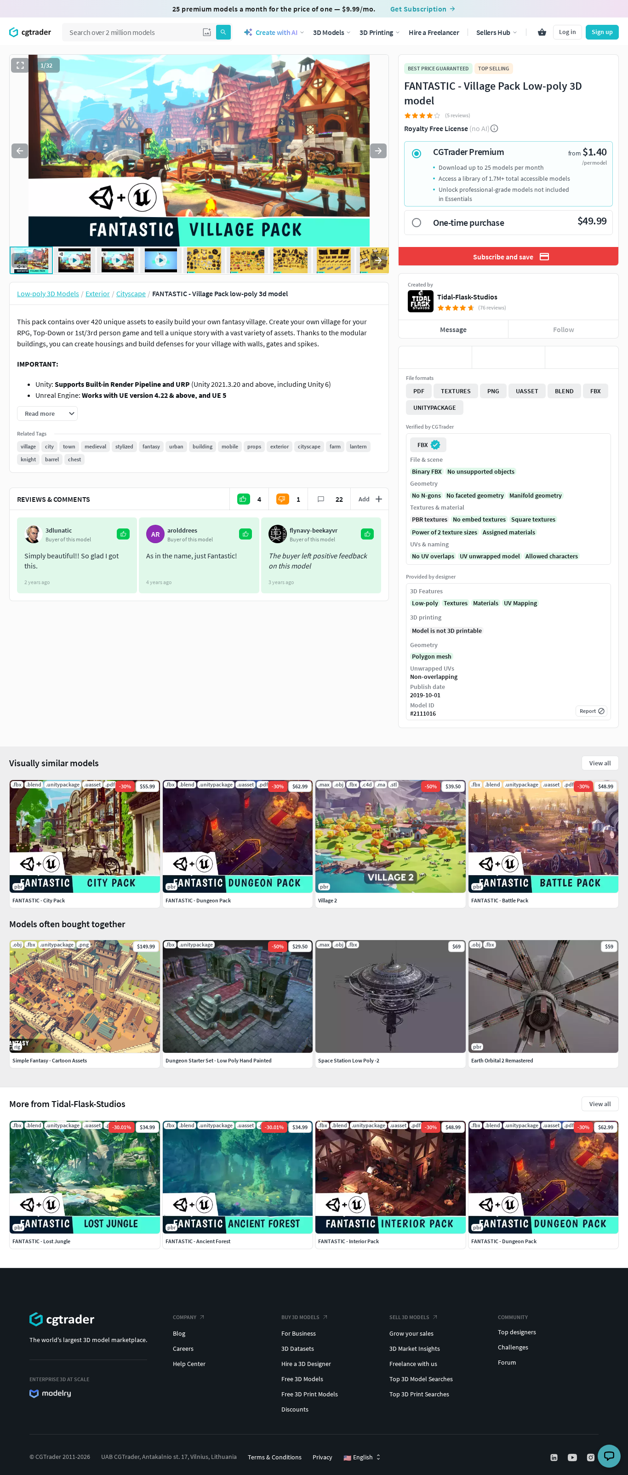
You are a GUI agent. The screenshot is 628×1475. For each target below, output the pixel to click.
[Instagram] (592, 1457)
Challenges (513, 1347)
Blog (179, 1333)
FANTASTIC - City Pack (38, 900)
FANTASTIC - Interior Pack (348, 1241)
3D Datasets (297, 1348)
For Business (298, 1333)
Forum (507, 1362)
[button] (207, 32)
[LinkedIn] (555, 1457)
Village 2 (327, 900)
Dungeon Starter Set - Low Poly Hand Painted (219, 1060)
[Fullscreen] (20, 65)
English (358, 1457)
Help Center (189, 1364)
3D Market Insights (414, 1348)
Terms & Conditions (275, 1457)
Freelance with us (413, 1364)
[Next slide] (378, 150)
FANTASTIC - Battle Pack (499, 900)
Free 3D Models (302, 1379)
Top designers (517, 1332)
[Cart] (542, 32)
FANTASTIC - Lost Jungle (41, 1241)
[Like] (435, 357)
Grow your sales (411, 1333)
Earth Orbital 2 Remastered (502, 1060)
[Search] (223, 32)
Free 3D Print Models (309, 1394)
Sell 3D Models (409, 1317)
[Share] (581, 357)
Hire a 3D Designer (306, 1364)
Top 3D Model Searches (421, 1379)
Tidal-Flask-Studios (467, 296)
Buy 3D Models (300, 1317)
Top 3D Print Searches (419, 1394)
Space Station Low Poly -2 (348, 1060)
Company (184, 1317)
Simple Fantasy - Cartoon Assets (49, 1060)
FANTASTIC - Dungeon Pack (504, 1241)
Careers (183, 1348)
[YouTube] (573, 1457)
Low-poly (425, 603)
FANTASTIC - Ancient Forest (198, 1241)
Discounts (294, 1409)
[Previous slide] (19, 150)
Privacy (322, 1457)
